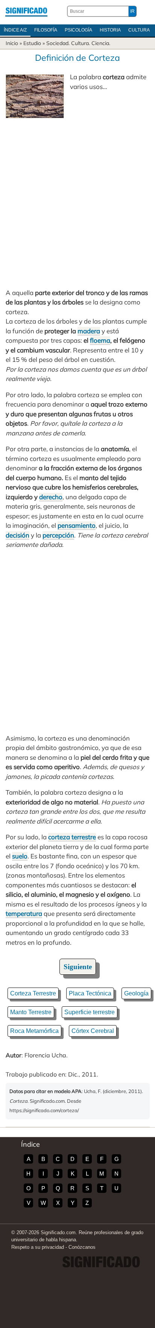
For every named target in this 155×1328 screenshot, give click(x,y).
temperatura (24, 913)
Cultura (139, 30)
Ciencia (100, 43)
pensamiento (77, 525)
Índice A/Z (15, 30)
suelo (19, 856)
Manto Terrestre (31, 1012)
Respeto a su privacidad (37, 1247)
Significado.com (26, 11)
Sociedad (57, 43)
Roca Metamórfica (34, 1031)
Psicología (78, 30)
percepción (58, 535)
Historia (110, 30)
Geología (136, 993)
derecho (50, 497)
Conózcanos (82, 1247)
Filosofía (45, 30)
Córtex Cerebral (92, 1031)
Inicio (12, 43)
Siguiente (78, 967)
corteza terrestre (72, 837)
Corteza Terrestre (33, 993)
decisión (17, 535)
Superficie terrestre (89, 1012)
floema (100, 340)
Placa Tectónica (90, 993)
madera (89, 331)
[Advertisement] (77, 199)
